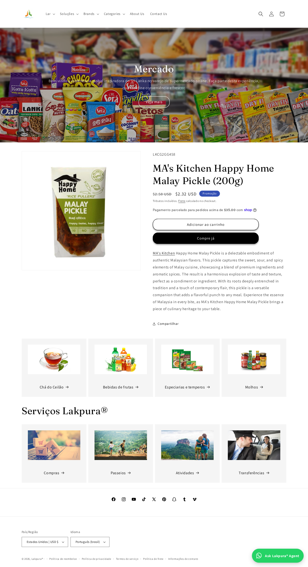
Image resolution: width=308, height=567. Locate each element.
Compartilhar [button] (168, 323)
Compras (51, 472)
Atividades (185, 472)
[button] (50, 14)
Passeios (118, 472)
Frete (182, 201)
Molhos (251, 387)
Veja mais (154, 102)
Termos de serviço (127, 558)
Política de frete (153, 558)
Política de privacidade (96, 558)
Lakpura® (37, 558)
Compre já (206, 238)
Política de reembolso (63, 558)
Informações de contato (183, 558)
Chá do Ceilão (52, 387)
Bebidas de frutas (118, 387)
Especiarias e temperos (185, 387)
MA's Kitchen (164, 253)
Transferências (251, 472)
